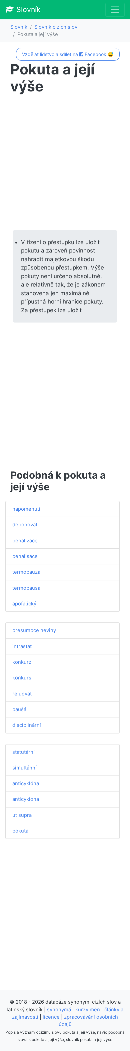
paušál (20, 709)
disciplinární (26, 725)
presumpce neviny (34, 630)
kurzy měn (87, 1010)
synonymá (59, 1010)
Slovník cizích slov (55, 27)
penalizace (25, 541)
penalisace (25, 556)
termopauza (26, 572)
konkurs (21, 678)
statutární (23, 752)
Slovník (27, 9)
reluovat (22, 694)
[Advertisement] (65, 162)
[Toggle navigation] (115, 10)
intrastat (22, 646)
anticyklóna (25, 783)
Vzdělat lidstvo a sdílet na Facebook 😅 (67, 54)
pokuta (20, 831)
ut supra (22, 815)
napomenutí (26, 509)
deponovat (24, 525)
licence (51, 1017)
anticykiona (25, 799)
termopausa (26, 588)
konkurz (21, 662)
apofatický (24, 604)
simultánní (24, 768)
